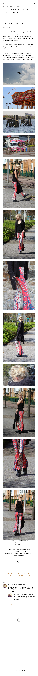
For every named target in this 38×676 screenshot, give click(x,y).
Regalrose (16, 575)
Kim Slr (10, 584)
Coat (11, 573)
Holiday (20, 573)
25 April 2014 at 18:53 (26, 594)
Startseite (7, 12)
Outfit (11, 575)
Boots (8, 573)
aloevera (16, 594)
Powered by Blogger (20, 670)
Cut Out (15, 573)
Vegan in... (15, 12)
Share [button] (4, 571)
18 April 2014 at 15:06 (20, 584)
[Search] (34, 3)
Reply (10, 604)
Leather (5, 575)
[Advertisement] (19, 647)
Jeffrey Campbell (26, 573)
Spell (20, 575)
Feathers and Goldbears (13, 6)
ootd (8, 575)
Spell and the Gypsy (27, 575)
